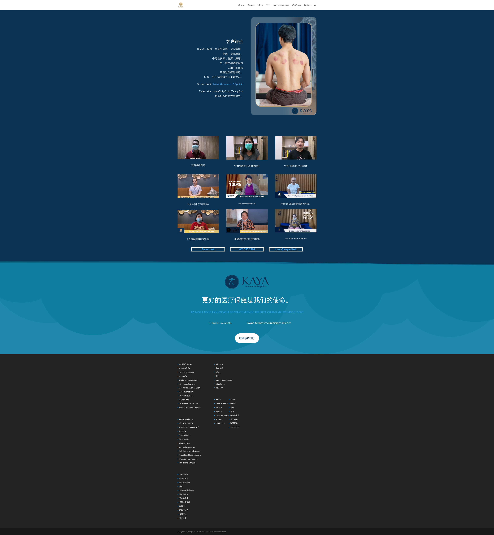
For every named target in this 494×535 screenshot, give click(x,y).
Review (219, 411)
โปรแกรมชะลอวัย (186, 396)
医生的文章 (234, 415)
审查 (232, 411)
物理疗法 (183, 506)
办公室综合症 (184, 482)
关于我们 (234, 419)
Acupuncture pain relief (188, 427)
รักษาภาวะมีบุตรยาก (187, 384)
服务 (232, 407)
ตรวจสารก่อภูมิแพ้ (186, 392)
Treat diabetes (185, 435)
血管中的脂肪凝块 (186, 490)
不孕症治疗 (183, 510)
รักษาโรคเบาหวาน (186, 372)
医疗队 (233, 403)
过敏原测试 (183, 474)
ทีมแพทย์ (251, 5)
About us (219, 419)
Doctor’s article (222, 415)
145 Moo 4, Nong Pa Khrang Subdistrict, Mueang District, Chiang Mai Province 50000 (247, 312)
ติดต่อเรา (307, 5)
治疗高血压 (183, 494)
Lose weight (184, 439)
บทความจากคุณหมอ (281, 5)
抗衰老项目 (183, 478)
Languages (235, 427)
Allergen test (184, 443)
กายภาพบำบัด (184, 368)
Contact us (220, 423)
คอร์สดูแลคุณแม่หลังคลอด (189, 388)
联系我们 (234, 423)
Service (219, 407)
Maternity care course (188, 459)
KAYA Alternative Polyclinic (227, 84)
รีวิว (268, 5)
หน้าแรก (241, 5)
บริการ (260, 5)
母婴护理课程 (184, 502)
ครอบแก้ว (183, 376)
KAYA (232, 399)
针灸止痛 (183, 518)
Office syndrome (186, 419)
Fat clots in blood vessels (189, 451)
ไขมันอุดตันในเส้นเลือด (188, 404)
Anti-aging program (187, 447)
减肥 (181, 486)
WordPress (221, 531)
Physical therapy (186, 423)
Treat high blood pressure (190, 455)
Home (218, 399)
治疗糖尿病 (183, 498)
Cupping (182, 431)
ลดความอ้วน (184, 400)
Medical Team (222, 403)
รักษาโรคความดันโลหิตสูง (189, 407)
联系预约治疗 (247, 338)
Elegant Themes (196, 531)
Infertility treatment (187, 463)
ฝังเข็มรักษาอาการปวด (188, 380)
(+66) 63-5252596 (220, 323)
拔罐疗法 (183, 514)
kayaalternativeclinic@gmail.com (269, 323)
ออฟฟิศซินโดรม (185, 364)
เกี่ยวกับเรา (296, 5)
